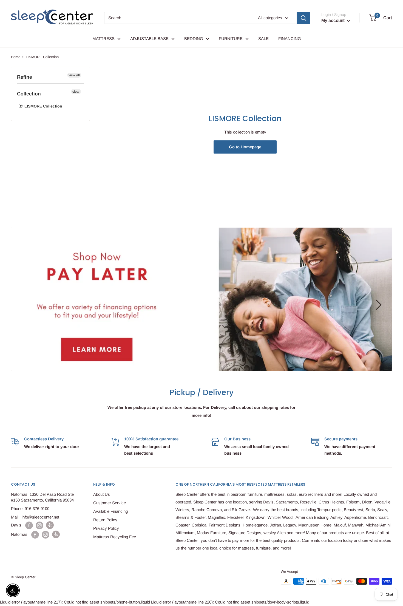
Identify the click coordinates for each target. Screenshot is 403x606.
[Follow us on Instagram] (39, 525)
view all (74, 75)
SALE (263, 38)
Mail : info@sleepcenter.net (35, 517)
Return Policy (105, 519)
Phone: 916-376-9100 (30, 508)
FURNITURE (231, 38)
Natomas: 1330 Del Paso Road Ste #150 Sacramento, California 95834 (42, 497)
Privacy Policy (106, 528)
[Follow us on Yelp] (50, 525)
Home (15, 57)
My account (333, 20)
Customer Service (109, 502)
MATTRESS (103, 38)
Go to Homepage (245, 147)
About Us (101, 494)
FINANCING (289, 38)
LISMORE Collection (42, 106)
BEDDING (193, 38)
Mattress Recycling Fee (114, 536)
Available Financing (110, 511)
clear (76, 92)
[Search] (303, 18)
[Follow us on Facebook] (29, 525)
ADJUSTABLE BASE (149, 38)
